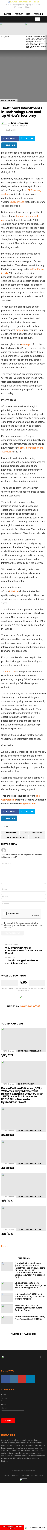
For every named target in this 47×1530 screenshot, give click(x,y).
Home (6, 1475)
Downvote (37, 983)
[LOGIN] (44, 19)
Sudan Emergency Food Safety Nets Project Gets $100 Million (30, 1317)
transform (9, 671)
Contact (25, 1475)
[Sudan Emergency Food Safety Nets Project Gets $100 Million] (7, 1320)
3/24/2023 (7, 1135)
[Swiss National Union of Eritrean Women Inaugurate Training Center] (7, 1308)
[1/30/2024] (12, 29)
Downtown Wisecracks (29, 1051)
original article (28, 803)
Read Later (11, 832)
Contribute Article (37, 19)
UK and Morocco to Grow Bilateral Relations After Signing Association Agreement (30, 1285)
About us (15, 1475)
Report (38, 837)
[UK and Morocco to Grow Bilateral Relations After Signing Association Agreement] (7, 1286)
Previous (1, 36)
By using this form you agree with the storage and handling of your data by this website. (23, 925)
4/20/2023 (7, 1168)
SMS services (17, 202)
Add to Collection (16, 837)
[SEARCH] (30, 19)
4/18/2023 (7, 1234)
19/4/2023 (7, 1201)
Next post (5, 1246)
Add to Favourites (33, 832)
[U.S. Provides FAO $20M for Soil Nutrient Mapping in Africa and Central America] (7, 1297)
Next (45, 36)
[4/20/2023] (23, 1152)
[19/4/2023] (23, 1185)
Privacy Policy (37, 1475)
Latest (7, 14)
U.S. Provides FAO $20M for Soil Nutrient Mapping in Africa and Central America (30, 1296)
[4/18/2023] (23, 1218)
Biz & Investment (26, 1084)
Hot (28, 14)
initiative (13, 591)
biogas (19, 330)
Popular (18, 14)
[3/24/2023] (23, 1119)
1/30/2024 (5, 37)
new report (27, 344)
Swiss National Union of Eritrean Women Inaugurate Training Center (28, 1307)
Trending (38, 14)
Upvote (9, 983)
